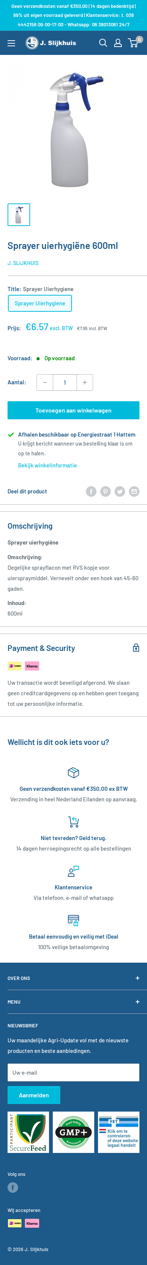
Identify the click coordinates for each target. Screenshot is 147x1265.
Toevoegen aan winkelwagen (73, 410)
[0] (133, 42)
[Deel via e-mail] (134, 491)
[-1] (45, 382)
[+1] (85, 382)
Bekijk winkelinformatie (47, 465)
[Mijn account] (118, 43)
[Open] (103, 43)
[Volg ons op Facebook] (13, 1187)
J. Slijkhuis (23, 263)
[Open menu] (11, 43)
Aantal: (17, 382)
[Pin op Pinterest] (105, 491)
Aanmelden (34, 1094)
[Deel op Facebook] (91, 491)
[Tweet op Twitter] (120, 491)
